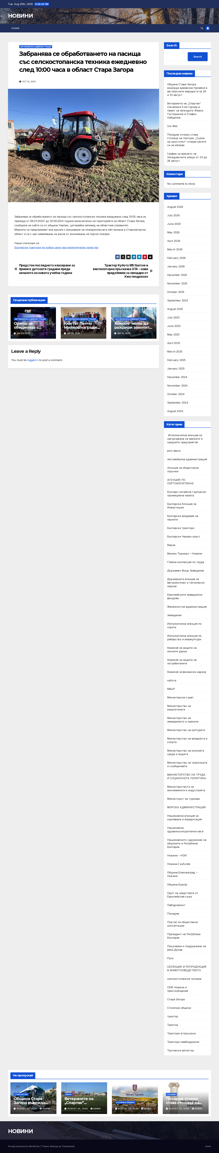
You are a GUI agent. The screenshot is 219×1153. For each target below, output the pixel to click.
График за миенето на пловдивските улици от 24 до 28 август (187, 157)
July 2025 (173, 317)
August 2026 (175, 206)
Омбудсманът (176, 905)
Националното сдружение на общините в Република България (186, 843)
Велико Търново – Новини (184, 553)
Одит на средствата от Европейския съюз (182, 894)
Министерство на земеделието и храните (182, 719)
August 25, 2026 (27, 1108)
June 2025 (174, 326)
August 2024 (175, 411)
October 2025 (175, 292)
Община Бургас (177, 884)
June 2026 (174, 223)
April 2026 (173, 240)
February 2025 (176, 360)
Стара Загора (176, 999)
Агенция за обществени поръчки (183, 469)
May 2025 (173, 334)
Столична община (179, 1007)
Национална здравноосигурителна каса (185, 829)
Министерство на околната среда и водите (185, 752)
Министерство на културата (186, 730)
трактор (172, 1016)
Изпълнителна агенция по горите (184, 625)
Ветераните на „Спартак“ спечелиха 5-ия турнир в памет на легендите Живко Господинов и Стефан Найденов (185, 110)
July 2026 (173, 215)
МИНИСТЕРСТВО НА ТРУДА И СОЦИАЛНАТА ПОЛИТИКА (186, 776)
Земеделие (174, 615)
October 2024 (176, 394)
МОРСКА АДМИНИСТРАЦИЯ (186, 807)
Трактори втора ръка (181, 1033)
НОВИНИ (20, 15)
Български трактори (180, 528)
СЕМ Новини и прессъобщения (177, 989)
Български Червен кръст (183, 536)
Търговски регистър (180, 1050)
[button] (202, 28)
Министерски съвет (180, 697)
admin (46, 1108)
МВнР (171, 689)
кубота (171, 680)
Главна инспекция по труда (185, 562)
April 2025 (173, 343)
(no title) (172, 126)
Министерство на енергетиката (179, 707)
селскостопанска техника (184, 978)
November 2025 (177, 283)
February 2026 (176, 258)
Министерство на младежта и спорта (187, 740)
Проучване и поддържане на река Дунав (186, 948)
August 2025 (175, 309)
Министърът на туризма (183, 798)
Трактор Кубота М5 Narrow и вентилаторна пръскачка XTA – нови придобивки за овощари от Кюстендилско (120, 271)
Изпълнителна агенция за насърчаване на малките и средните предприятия (184, 439)
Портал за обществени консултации (182, 923)
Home (15, 28)
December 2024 (177, 377)
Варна (171, 545)
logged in (32, 360)
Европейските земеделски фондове (184, 596)
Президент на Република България (183, 936)
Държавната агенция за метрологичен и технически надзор (185, 582)
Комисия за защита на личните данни (182, 649)
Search (171, 45)
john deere (174, 450)
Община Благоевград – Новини (182, 874)
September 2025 (177, 300)
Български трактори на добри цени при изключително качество (56, 247)
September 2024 (177, 402)
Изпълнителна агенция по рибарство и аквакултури (184, 637)
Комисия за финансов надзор (186, 671)
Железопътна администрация (187, 606)
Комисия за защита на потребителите (182, 661)
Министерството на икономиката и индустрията (186, 788)
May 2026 (173, 232)
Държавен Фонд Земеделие (185, 570)
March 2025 (174, 351)
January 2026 (176, 266)
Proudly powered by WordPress (24, 1146)
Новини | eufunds (178, 864)
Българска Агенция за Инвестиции (181, 505)
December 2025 (177, 275)
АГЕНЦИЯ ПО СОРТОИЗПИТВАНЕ (180, 481)
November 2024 (177, 385)
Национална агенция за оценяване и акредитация (184, 817)
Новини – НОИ (177, 855)
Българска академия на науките (182, 517)
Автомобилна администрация (35, 47)
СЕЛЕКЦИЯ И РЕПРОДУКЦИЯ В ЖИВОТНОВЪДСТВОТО (186, 968)
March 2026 (174, 249)
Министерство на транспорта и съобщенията (187, 764)
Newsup (54, 1146)
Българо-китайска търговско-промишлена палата (187, 493)
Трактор (172, 1024)
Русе (170, 958)
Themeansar (68, 1146)
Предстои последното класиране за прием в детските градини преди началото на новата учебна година (47, 269)
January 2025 (176, 368)
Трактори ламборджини (183, 1041)
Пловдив (173, 913)
